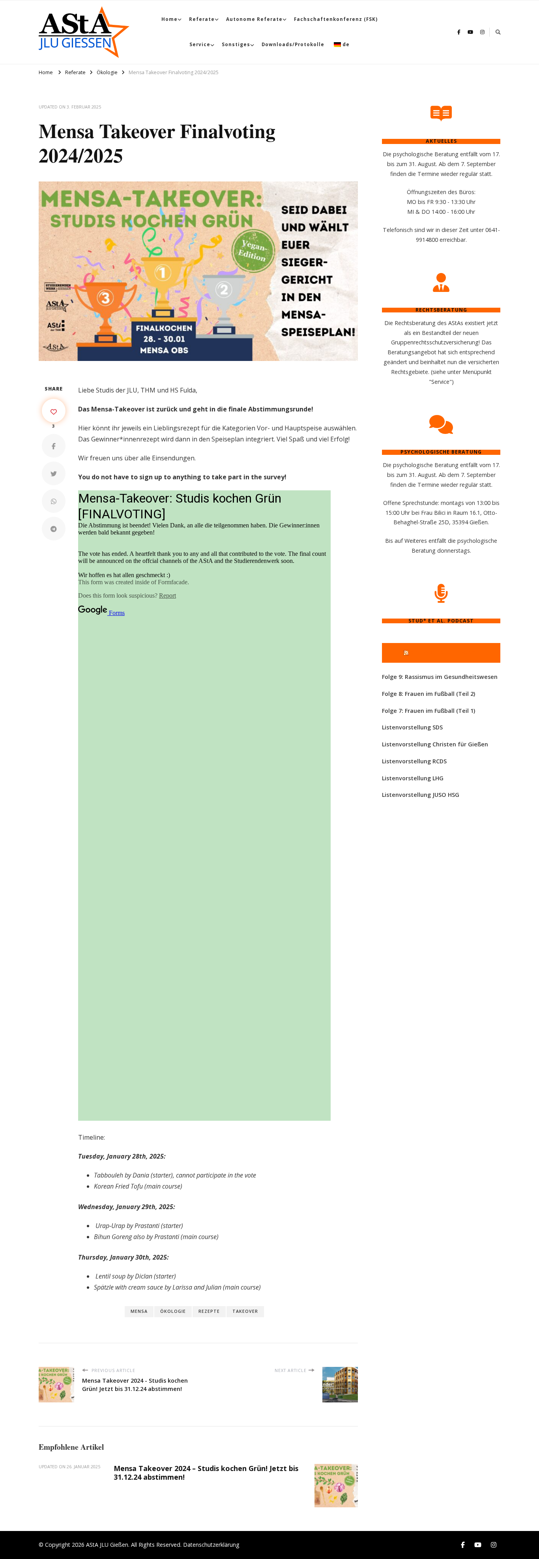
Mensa (139, 1311)
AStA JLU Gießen (107, 1544)
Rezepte (209, 1311)
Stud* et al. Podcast (444, 652)
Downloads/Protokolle (293, 44)
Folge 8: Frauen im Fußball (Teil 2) (428, 693)
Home (169, 19)
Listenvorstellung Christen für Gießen (435, 744)
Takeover (245, 1311)
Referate (202, 19)
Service (199, 44)
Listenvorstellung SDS (412, 727)
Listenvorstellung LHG (413, 778)
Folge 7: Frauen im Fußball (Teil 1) (428, 710)
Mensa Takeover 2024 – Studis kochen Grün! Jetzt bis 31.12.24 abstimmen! (206, 1473)
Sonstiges (236, 44)
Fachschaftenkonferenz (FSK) (336, 19)
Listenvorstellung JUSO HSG (420, 794)
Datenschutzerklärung (211, 1544)
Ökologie (173, 1311)
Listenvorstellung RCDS (414, 761)
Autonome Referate (254, 19)
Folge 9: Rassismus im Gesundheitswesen (440, 676)
